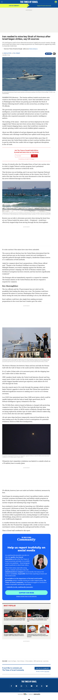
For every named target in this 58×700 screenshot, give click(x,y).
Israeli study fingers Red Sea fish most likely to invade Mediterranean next (37, 620)
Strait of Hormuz (20, 661)
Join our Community (14, 5)
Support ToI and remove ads (44, 5)
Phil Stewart (16, 53)
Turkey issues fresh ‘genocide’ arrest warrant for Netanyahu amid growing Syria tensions (37, 635)
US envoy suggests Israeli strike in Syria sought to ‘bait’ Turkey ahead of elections (14, 635)
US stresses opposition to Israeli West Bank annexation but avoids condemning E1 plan (14, 619)
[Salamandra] (37, 694)
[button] (56, 2)
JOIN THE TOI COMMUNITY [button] (42, 668)
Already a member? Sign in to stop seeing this (26, 596)
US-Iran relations (29, 661)
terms (33, 159)
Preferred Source (33, 48)
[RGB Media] (26, 694)
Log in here (46, 671)
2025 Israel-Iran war (38, 661)
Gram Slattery (7, 53)
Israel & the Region (12, 661)
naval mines (46, 661)
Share (49, 53)
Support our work (26, 593)
